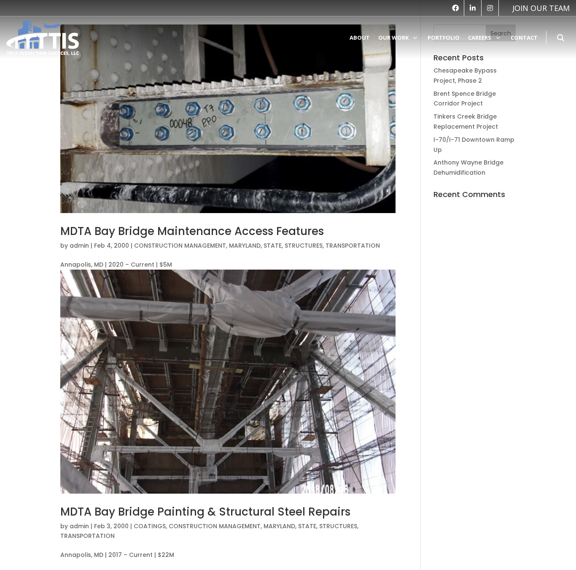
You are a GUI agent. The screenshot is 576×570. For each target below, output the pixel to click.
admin (79, 245)
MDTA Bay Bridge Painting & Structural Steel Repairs (205, 511)
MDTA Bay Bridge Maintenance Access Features (192, 231)
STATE (273, 245)
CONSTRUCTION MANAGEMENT (180, 245)
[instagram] (490, 8)
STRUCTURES (304, 245)
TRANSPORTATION (353, 245)
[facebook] (455, 8)
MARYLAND (245, 245)
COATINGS (150, 526)
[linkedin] (472, 8)
